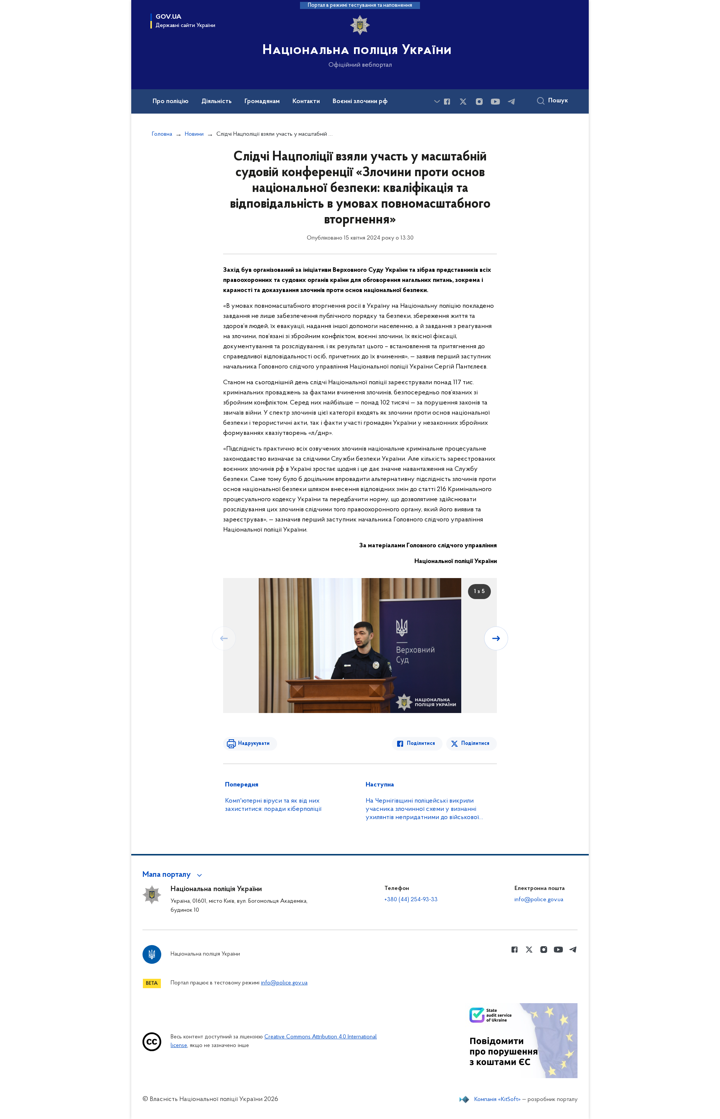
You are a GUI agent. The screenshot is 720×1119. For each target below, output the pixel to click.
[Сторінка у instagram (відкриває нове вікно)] (479, 101)
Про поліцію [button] (171, 101)
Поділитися (421, 743)
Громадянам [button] (262, 101)
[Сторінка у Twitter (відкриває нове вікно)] (463, 101)
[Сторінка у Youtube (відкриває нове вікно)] (495, 101)
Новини (194, 134)
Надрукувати (254, 743)
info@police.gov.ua (538, 900)
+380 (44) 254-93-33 (411, 900)
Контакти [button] (306, 101)
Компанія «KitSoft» (497, 1100)
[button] (173, 874)
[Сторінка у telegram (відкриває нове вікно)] (511, 101)
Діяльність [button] (216, 101)
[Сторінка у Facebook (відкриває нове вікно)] (447, 101)
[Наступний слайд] (496, 638)
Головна (162, 134)
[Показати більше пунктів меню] (436, 101)
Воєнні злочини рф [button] (360, 101)
